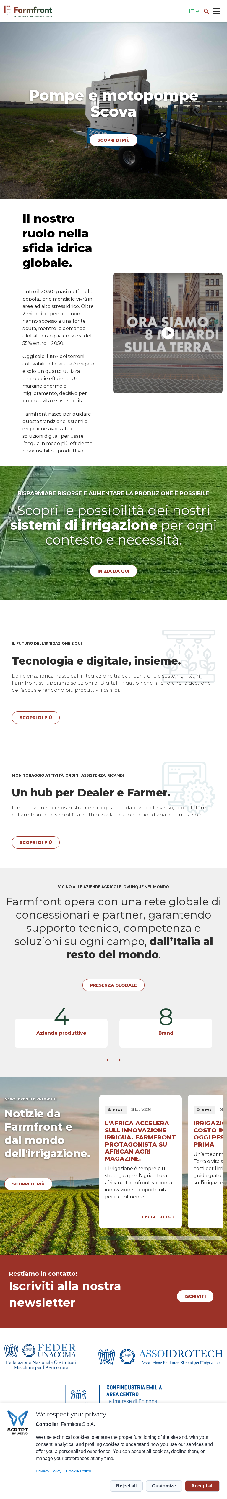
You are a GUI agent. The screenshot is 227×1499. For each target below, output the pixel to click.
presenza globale (113, 985)
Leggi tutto (157, 1216)
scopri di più (28, 1184)
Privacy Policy (48, 1471)
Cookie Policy (78, 1471)
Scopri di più (113, 132)
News (118, 1109)
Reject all (126, 1485)
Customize (164, 1485)
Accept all (202, 1485)
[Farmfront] (28, 11)
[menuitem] (192, 11)
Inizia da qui (113, 571)
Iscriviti (195, 1296)
